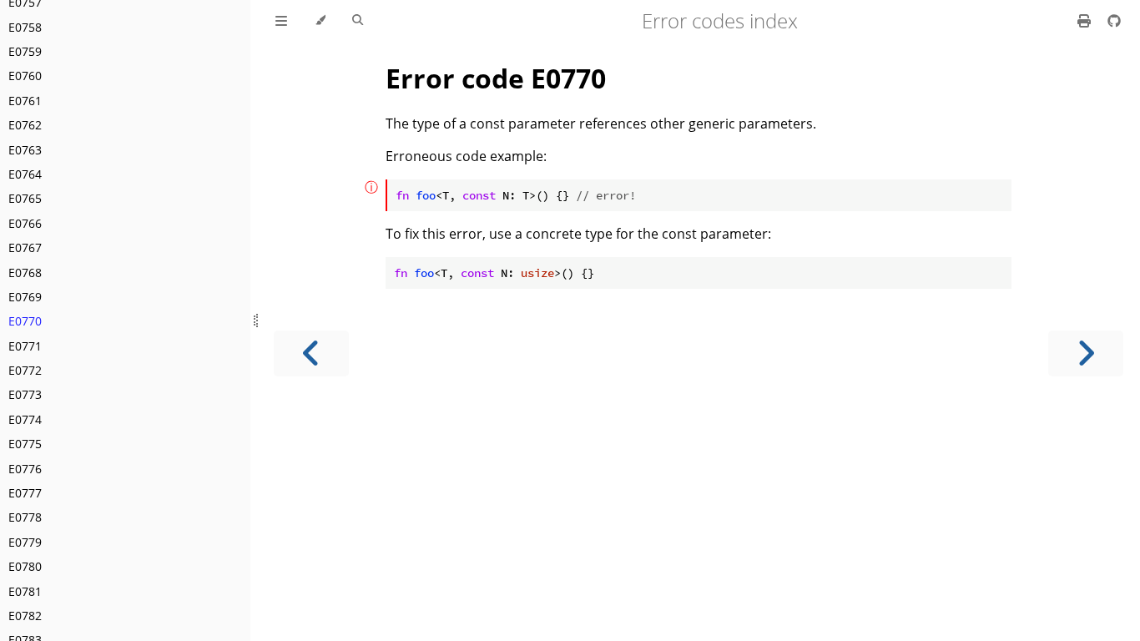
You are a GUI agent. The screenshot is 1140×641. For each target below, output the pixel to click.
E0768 (25, 272)
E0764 (25, 174)
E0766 (25, 223)
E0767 (25, 247)
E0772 (25, 370)
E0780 (25, 566)
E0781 (25, 591)
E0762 (25, 125)
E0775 (25, 444)
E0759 (25, 51)
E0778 (25, 517)
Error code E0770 (496, 78)
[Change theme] (320, 21)
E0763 (25, 150)
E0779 (25, 542)
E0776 (25, 469)
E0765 (25, 198)
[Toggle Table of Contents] (281, 21)
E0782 (25, 615)
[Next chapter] (1085, 353)
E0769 (25, 297)
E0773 (25, 394)
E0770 (25, 321)
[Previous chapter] (311, 353)
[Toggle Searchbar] (357, 21)
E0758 (25, 27)
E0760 (25, 75)
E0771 (25, 346)
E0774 (25, 419)
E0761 (25, 101)
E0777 (25, 493)
